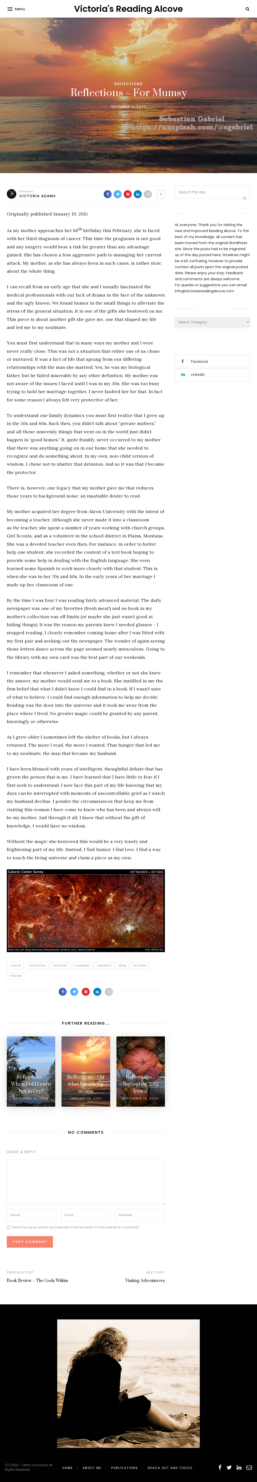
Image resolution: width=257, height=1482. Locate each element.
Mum (122, 965)
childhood (37, 965)
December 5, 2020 (128, 106)
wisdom (16, 975)
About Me (92, 1468)
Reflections (128, 83)
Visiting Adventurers (145, 1281)
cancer (15, 965)
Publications (124, 1468)
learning (82, 965)
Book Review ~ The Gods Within (37, 1281)
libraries (104, 965)
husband (60, 965)
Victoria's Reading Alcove (128, 9)
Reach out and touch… (171, 1468)
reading (140, 965)
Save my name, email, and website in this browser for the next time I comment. (76, 1227)
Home (67, 1468)
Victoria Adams (37, 195)
